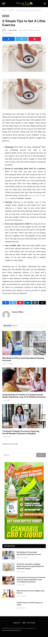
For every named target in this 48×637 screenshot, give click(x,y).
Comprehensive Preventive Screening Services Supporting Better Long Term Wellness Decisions (31, 580)
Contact (16, 623)
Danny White (13, 30)
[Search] (44, 3)
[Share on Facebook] (8, 39)
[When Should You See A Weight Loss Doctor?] (8, 593)
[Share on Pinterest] (34, 39)
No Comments (35, 30)
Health (5, 16)
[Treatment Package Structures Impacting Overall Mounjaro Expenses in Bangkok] (24, 416)
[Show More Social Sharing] (44, 39)
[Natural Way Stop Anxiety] (24, 3)
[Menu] (3, 3)
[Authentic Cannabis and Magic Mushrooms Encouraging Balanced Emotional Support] (8, 567)
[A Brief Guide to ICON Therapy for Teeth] (8, 605)
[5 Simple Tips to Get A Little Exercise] (24, 58)
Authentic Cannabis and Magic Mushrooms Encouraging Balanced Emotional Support (30, 566)
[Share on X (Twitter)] (21, 39)
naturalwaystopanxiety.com (11, 630)
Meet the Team (29, 623)
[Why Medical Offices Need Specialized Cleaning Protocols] (24, 343)
